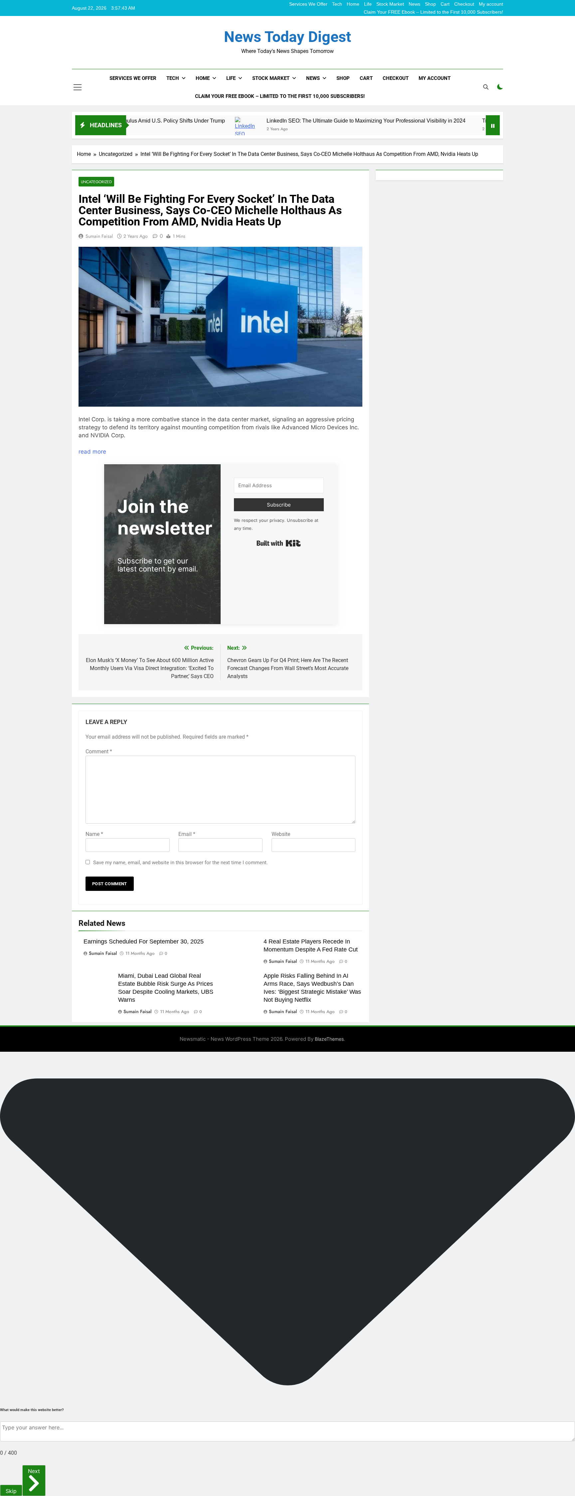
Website (281, 834)
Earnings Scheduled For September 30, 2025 (144, 941)
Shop (430, 4)
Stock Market (390, 4)
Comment (99, 751)
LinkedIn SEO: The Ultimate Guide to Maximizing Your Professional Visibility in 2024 (312, 121)
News (414, 4)
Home (353, 4)
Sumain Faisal (99, 236)
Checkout (464, 4)
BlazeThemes (329, 1039)
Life (368, 4)
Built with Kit (279, 543)
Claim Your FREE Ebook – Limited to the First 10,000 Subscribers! (433, 12)
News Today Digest (287, 37)
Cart (445, 4)
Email (186, 834)
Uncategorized (96, 182)
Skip (11, 1491)
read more (92, 451)
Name (94, 834)
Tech (337, 4)
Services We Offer (308, 4)
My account (491, 4)
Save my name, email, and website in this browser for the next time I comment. (180, 863)
